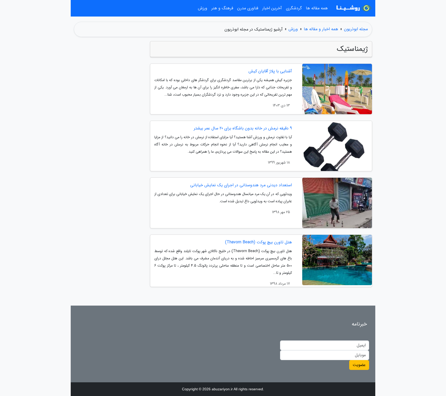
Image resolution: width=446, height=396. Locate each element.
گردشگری (294, 8)
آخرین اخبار (272, 8)
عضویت (359, 365)
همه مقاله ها (317, 8)
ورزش (202, 8)
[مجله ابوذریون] (353, 8)
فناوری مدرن (247, 8)
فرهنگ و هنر (222, 8)
